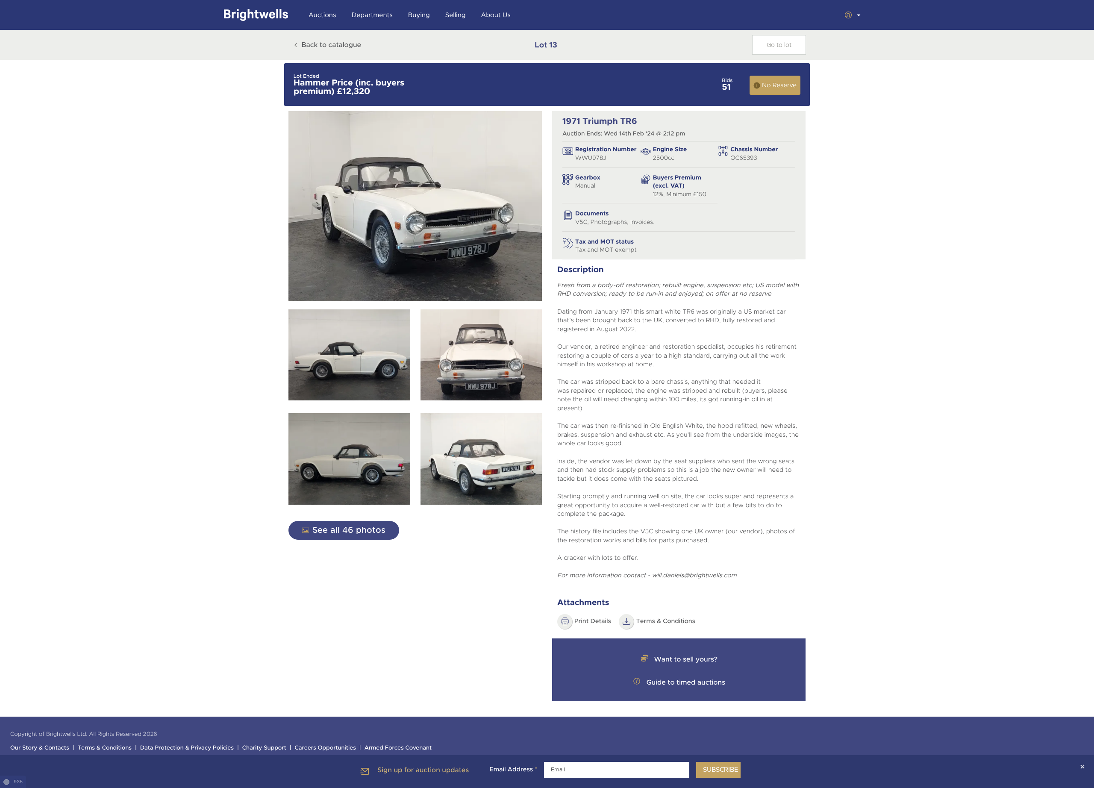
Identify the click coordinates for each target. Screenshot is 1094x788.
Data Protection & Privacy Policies (187, 748)
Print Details (592, 621)
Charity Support (264, 748)
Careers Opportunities (325, 748)
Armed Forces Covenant (398, 748)
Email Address (513, 769)
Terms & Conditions (665, 621)
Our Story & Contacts (39, 748)
